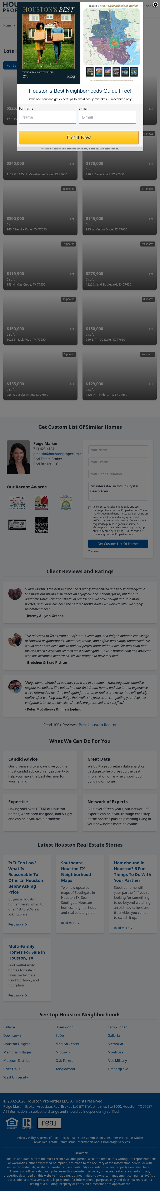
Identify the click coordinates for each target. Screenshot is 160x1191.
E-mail (83, 108)
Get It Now (79, 137)
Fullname (26, 108)
